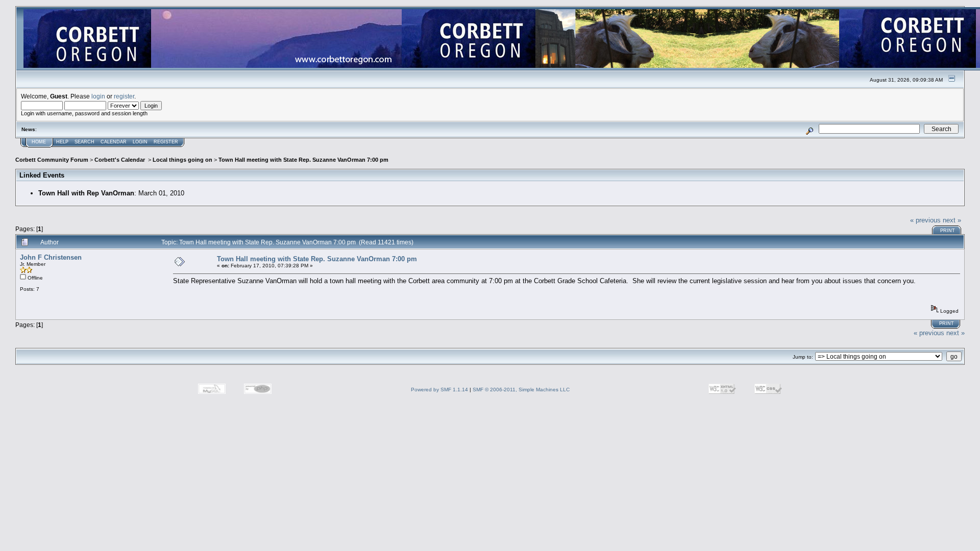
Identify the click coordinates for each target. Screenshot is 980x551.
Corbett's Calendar (120, 160)
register (124, 96)
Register (166, 141)
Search (84, 141)
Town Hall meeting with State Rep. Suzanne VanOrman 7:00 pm (303, 160)
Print (947, 230)
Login (140, 141)
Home (39, 141)
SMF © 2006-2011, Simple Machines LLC (521, 389)
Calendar (114, 141)
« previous (925, 220)
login (98, 96)
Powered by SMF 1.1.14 (439, 389)
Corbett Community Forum (51, 160)
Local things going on (182, 160)
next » (952, 220)
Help (62, 141)
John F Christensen (51, 257)
